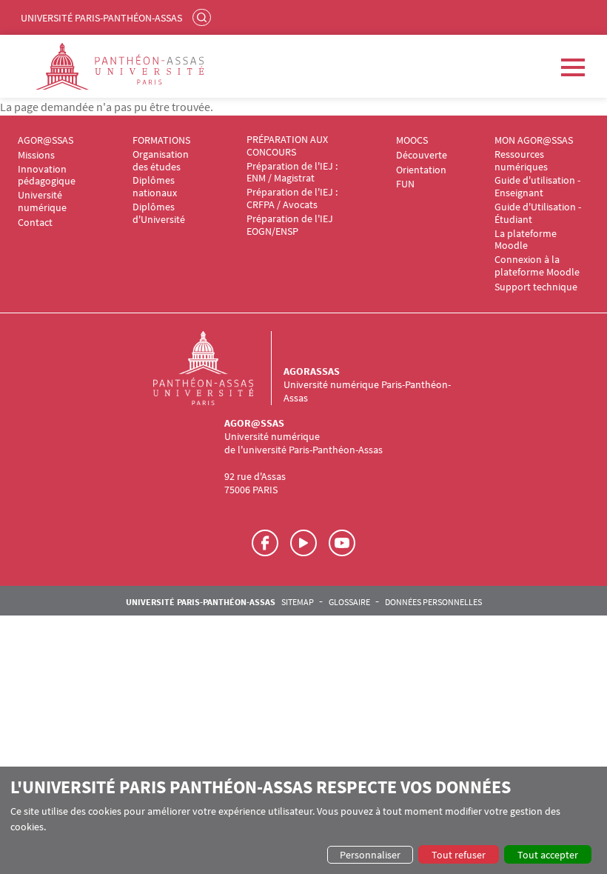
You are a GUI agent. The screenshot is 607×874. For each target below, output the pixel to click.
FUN (405, 184)
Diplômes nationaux (155, 186)
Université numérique (42, 201)
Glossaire (349, 602)
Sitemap (297, 602)
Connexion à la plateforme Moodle (537, 265)
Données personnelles (433, 602)
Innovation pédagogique (47, 175)
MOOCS (412, 140)
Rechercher (203, 17)
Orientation (421, 170)
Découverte (421, 155)
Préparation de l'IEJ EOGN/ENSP (290, 225)
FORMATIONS (161, 140)
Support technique (535, 287)
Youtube (342, 543)
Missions (36, 155)
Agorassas (312, 371)
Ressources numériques (521, 160)
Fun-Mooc (303, 543)
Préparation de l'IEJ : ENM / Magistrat (292, 172)
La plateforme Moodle (525, 240)
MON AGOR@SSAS (533, 140)
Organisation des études (161, 160)
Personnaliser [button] (370, 854)
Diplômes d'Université (159, 213)
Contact (35, 222)
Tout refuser (459, 854)
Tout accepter (547, 854)
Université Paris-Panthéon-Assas (101, 18)
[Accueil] (218, 368)
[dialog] (303, 820)
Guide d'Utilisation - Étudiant (537, 213)
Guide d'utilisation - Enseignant (537, 186)
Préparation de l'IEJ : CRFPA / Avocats (292, 198)
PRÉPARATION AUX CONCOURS (287, 146)
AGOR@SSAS (45, 140)
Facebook (265, 543)
